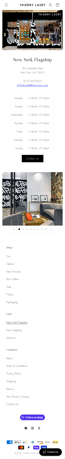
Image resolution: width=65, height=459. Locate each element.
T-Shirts (10, 294)
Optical (10, 264)
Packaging (12, 302)
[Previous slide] (13, 229)
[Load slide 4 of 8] (30, 229)
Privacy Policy (13, 373)
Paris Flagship (14, 330)
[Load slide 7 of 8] (42, 229)
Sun (8, 256)
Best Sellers (12, 279)
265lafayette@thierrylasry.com (32, 85)
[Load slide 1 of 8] (19, 229)
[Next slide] (51, 229)
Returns (10, 389)
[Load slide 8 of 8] (46, 229)
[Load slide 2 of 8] (23, 229)
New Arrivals (13, 271)
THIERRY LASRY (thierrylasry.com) (36, 453)
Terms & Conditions (17, 366)
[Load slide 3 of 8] (27, 229)
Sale (8, 287)
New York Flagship (16, 322)
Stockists (11, 338)
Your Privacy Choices (17, 396)
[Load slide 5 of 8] (34, 229)
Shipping (11, 381)
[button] (6, 5)
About (9, 358)
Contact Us (52, 452)
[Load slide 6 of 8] (38, 229)
